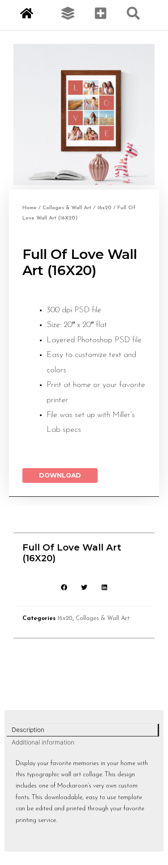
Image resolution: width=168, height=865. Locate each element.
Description (28, 729)
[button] (64, 587)
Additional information (43, 742)
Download (60, 475)
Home (29, 208)
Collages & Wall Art (67, 208)
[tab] (83, 730)
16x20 (104, 208)
